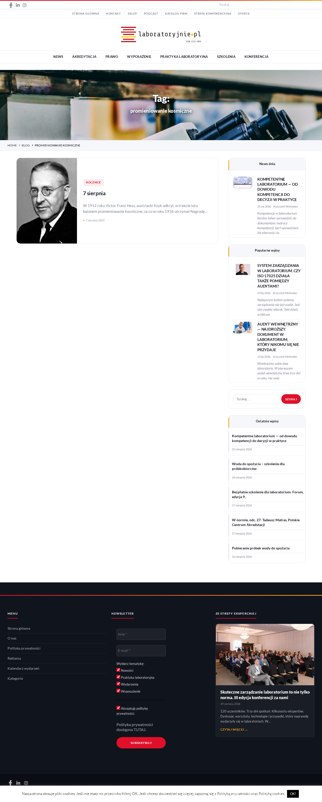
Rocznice (93, 182)
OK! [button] (293, 794)
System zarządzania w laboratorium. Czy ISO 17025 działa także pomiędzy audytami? (279, 275)
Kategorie (15, 678)
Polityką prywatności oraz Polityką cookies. (251, 793)
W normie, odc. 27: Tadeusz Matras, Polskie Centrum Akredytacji (266, 522)
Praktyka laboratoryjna (137, 677)
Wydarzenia (129, 684)
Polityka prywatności (24, 648)
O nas (12, 638)
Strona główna (85, 13)
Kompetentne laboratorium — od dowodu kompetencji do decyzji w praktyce (264, 438)
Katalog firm (176, 13)
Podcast (151, 13)
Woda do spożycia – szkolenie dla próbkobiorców (258, 466)
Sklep (132, 13)
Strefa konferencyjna (212, 13)
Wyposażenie (130, 691)
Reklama (14, 658)
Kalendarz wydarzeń (23, 668)
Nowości (126, 670)
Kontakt (113, 13)
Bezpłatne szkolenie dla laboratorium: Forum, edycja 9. (268, 494)
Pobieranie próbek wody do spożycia (261, 548)
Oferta (244, 13)
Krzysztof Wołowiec (285, 206)
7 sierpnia (94, 193)
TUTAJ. (140, 729)
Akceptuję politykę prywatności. (132, 710)
